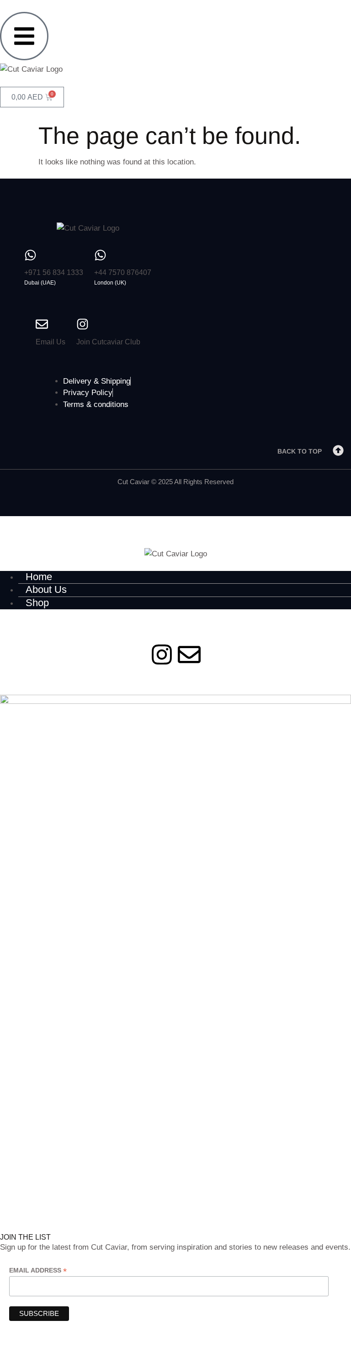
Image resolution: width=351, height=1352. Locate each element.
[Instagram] (161, 654)
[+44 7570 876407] (100, 255)
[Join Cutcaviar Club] (82, 324)
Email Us (50, 342)
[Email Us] (42, 324)
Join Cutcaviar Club (108, 342)
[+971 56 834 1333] (30, 255)
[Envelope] (189, 654)
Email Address (38, 1270)
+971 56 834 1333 (53, 272)
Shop (37, 602)
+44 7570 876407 (122, 272)
